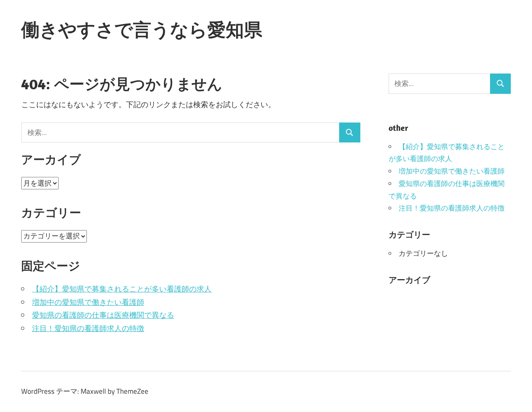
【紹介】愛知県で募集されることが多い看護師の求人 (122, 288)
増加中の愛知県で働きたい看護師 (88, 302)
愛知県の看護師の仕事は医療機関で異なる (103, 315)
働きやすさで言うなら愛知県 (141, 29)
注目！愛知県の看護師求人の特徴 (88, 328)
